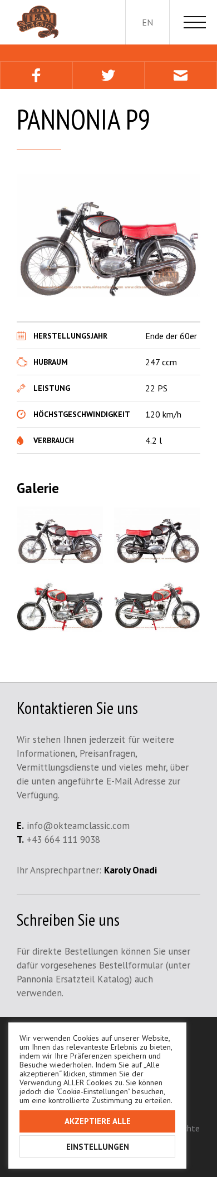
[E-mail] (180, 75)
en (147, 22)
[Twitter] (108, 75)
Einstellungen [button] (97, 1146)
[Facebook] (36, 75)
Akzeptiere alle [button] (98, 1121)
